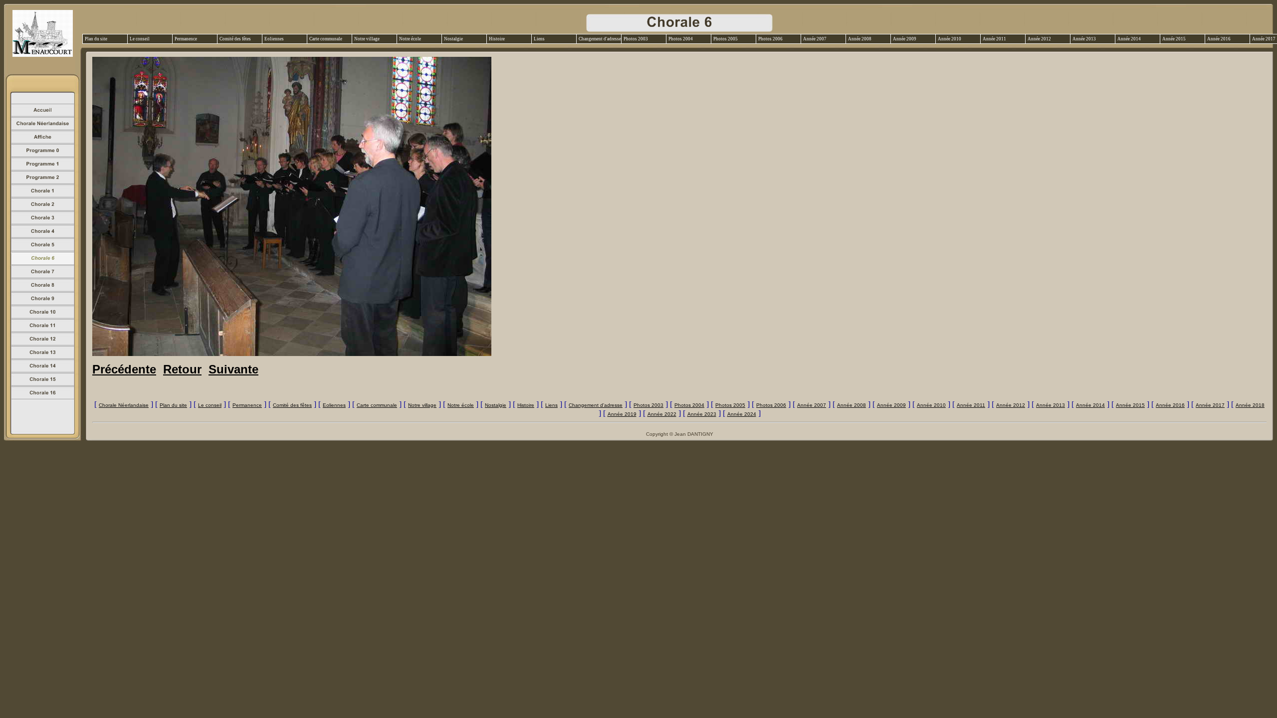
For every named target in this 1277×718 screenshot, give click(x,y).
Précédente (124, 369)
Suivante (233, 369)
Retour (182, 369)
